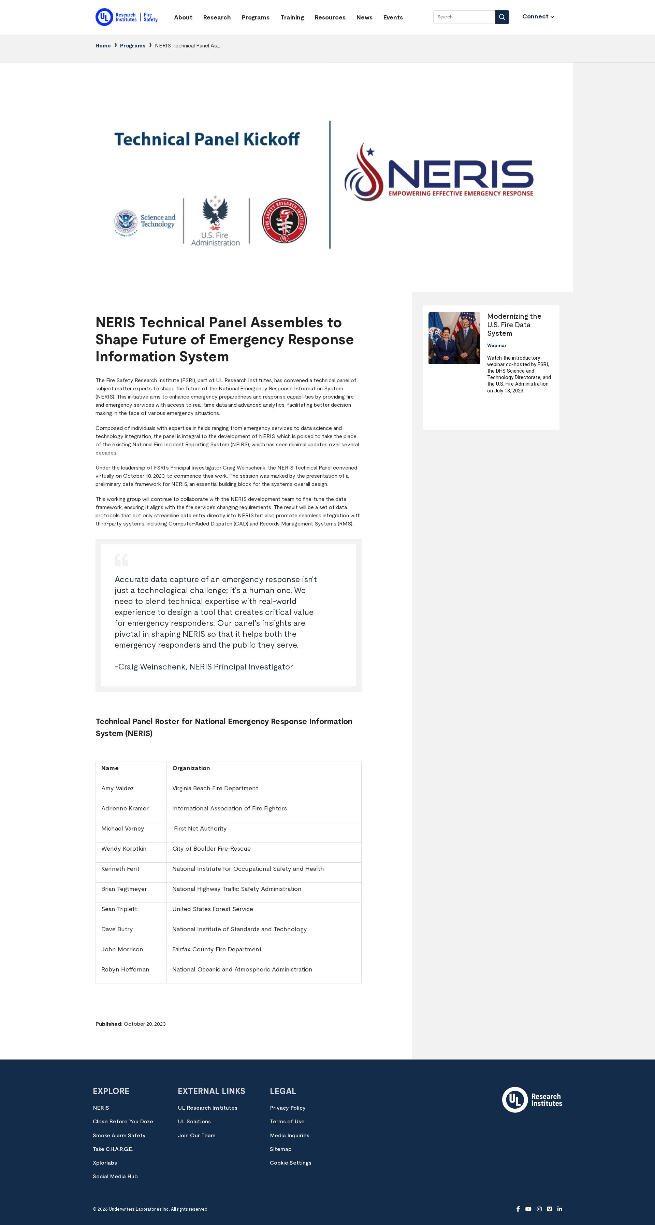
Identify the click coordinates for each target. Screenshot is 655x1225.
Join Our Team (197, 1135)
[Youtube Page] (528, 1209)
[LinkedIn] (559, 1209)
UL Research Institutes (207, 1108)
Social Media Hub (115, 1176)
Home (103, 45)
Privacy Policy (288, 1108)
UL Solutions (194, 1121)
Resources (330, 18)
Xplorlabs (105, 1163)
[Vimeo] (549, 1209)
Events (393, 18)
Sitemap (281, 1149)
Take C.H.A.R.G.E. (113, 1149)
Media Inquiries (289, 1135)
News (364, 18)
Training (292, 18)
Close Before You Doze (123, 1121)
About (183, 18)
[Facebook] (518, 1209)
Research (217, 18)
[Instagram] (539, 1209)
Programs (256, 18)
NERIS (101, 1108)
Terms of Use (287, 1121)
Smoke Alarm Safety (119, 1135)
